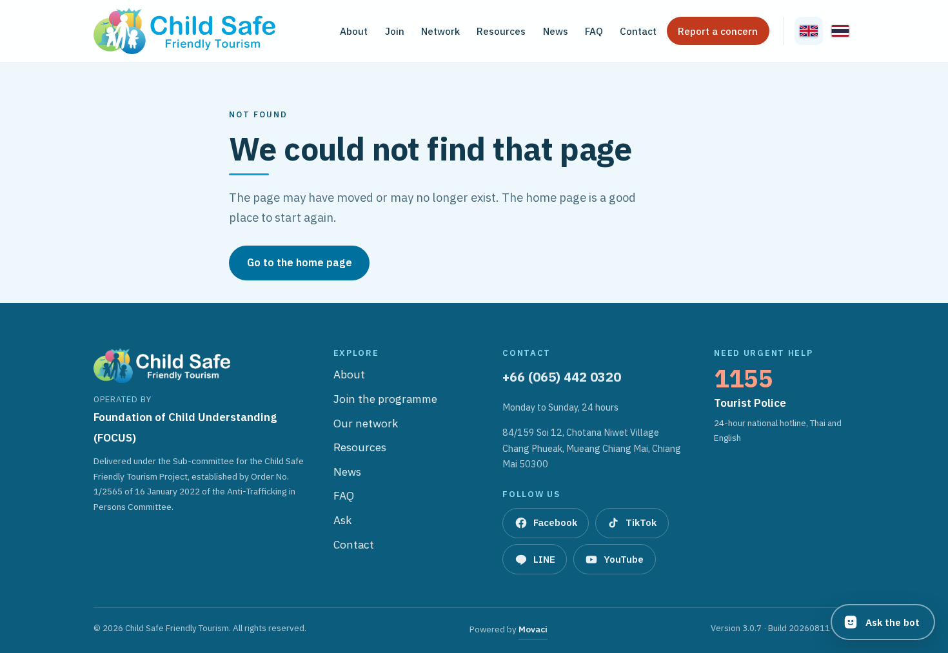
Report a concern (718, 30)
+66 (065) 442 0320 (561, 376)
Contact (638, 30)
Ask (342, 521)
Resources (501, 30)
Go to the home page (299, 262)
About (354, 30)
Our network (365, 424)
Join (394, 30)
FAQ (594, 30)
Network (440, 30)
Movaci (533, 631)
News (555, 30)
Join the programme (385, 400)
